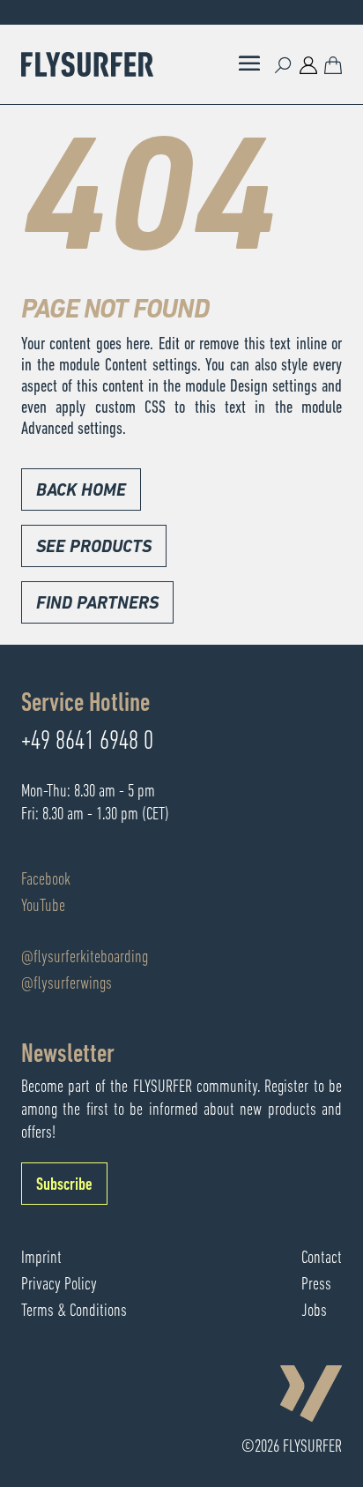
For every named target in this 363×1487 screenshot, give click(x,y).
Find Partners (97, 604)
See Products (94, 548)
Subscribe (64, 1185)
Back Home (81, 491)
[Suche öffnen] (284, 64)
